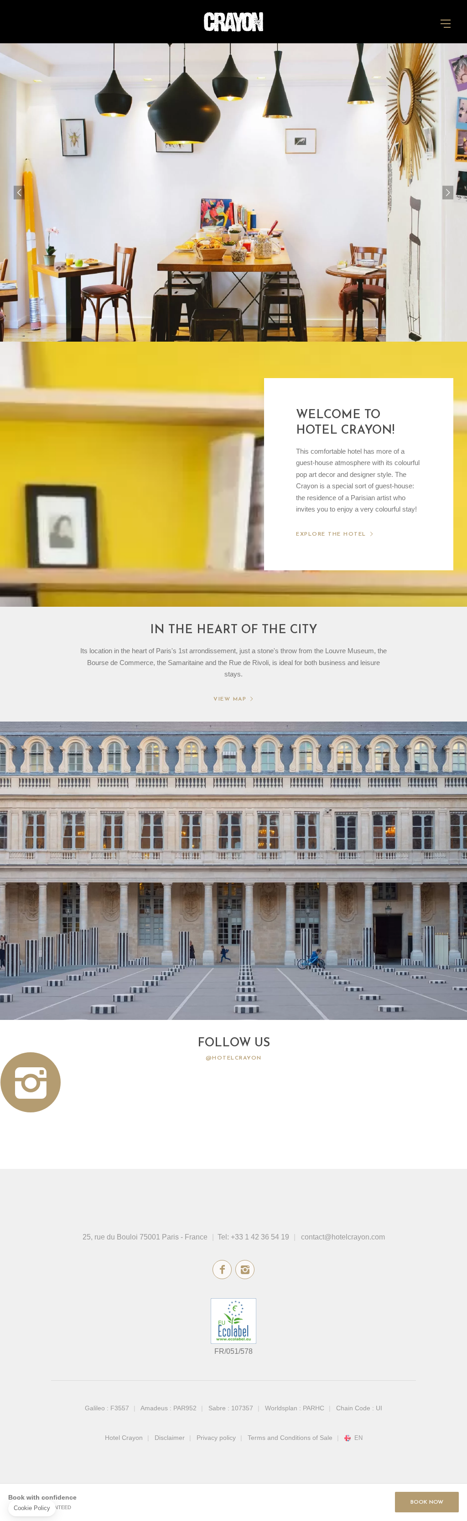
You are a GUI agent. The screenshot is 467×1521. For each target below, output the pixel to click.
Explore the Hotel (331, 534)
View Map (229, 699)
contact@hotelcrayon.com (343, 1237)
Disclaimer (170, 1437)
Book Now (426, 1502)
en (358, 1438)
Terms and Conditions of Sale (290, 1437)
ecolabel (233, 1321)
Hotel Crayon (124, 1437)
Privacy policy (216, 1437)
